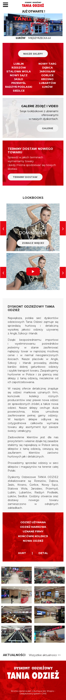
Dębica (47, 67)
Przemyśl (18, 83)
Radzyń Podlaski (18, 86)
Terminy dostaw (25, 177)
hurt (22, 553)
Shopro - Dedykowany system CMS (37, 692)
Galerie (47, 128)
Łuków (47, 86)
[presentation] (3, 228)
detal (43, 553)
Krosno (47, 79)
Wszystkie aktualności (43, 655)
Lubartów (47, 83)
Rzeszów (19, 67)
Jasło (18, 79)
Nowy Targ (47, 63)
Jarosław (47, 71)
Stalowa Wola (18, 71)
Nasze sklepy (33, 53)
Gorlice (47, 75)
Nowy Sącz (18, 75)
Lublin (19, 63)
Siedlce (19, 90)
